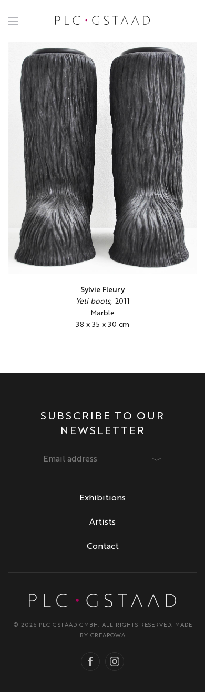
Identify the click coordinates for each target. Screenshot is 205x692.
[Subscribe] (156, 459)
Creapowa (108, 636)
